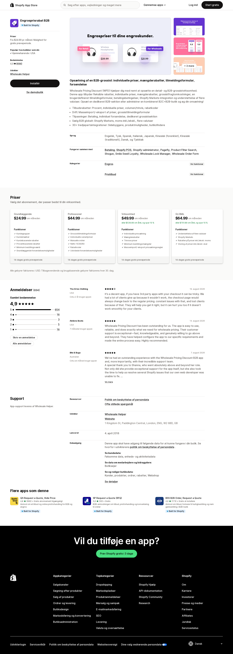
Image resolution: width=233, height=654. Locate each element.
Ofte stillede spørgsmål (119, 404)
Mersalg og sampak (108, 603)
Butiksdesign (61, 609)
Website (110, 418)
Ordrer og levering (64, 603)
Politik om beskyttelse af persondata (127, 399)
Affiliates (187, 615)
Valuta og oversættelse (110, 628)
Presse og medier (192, 603)
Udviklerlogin (18, 644)
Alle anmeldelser (22, 343)
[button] (44, 505)
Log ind (193, 4)
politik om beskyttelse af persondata (152, 447)
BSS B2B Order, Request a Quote (183, 498)
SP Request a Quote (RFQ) (107, 498)
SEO (98, 615)
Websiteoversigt (107, 644)
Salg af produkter (63, 597)
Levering (101, 621)
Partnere (187, 609)
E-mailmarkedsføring (108, 609)
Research (144, 603)
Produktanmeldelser (108, 597)
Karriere (186, 590)
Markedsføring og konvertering (72, 615)
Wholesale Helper (20, 74)
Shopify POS (123, 149)
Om (184, 584)
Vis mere (109, 382)
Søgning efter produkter (67, 590)
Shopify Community (150, 597)
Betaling (110, 149)
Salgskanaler (60, 584)
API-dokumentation (150, 590)
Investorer (188, 597)
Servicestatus (190, 628)
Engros (109, 164)
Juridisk (186, 621)
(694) (19, 63)
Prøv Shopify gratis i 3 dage (116, 553)
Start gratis (212, 4)
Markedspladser (106, 590)
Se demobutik (34, 92)
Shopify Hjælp (147, 584)
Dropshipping (104, 584)
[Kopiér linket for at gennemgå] (90, 289)
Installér (35, 83)
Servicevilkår (37, 644)
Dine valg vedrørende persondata (141, 644)
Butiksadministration (65, 621)
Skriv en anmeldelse (24, 337)
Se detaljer (111, 481)
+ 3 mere (189, 65)
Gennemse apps (153, 4)
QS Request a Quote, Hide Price (37, 498)
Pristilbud (110, 174)
